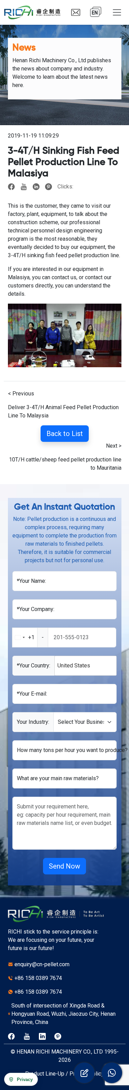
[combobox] (30, 637)
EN (95, 12)
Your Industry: (33, 722)
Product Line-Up (44, 1073)
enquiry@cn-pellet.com (41, 964)
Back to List (64, 433)
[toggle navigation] (117, 12)
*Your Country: (33, 665)
